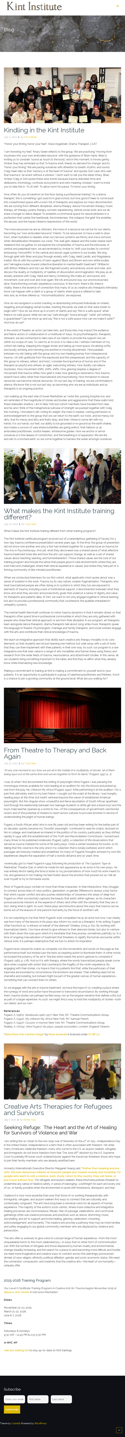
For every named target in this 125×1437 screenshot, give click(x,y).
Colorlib (16, 1423)
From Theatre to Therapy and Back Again (55, 753)
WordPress (41, 1423)
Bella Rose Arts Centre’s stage (24, 1034)
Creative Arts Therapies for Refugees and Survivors (58, 1109)
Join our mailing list (16, 1350)
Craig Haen (30, 524)
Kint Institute (30, 137)
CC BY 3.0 (94, 1034)
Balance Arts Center (16, 1292)
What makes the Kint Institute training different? (59, 514)
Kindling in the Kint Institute (44, 130)
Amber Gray (29, 1119)
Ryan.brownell (58, 1034)
